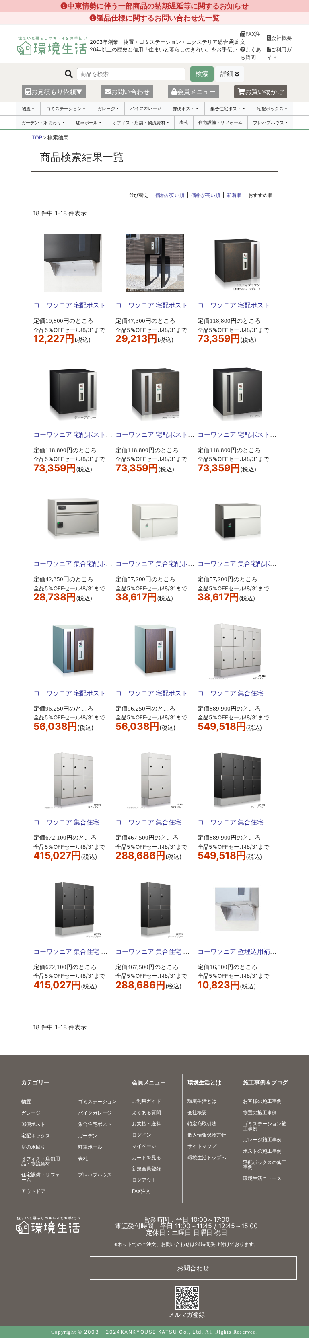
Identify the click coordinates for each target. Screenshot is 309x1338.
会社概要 (281, 38)
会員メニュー (196, 92)
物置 (26, 108)
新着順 (234, 195)
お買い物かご (264, 92)
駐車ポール (87, 122)
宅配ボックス (270, 108)
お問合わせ (193, 1268)
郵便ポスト (184, 108)
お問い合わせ (130, 92)
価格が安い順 (169, 195)
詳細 (226, 73)
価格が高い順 (205, 195)
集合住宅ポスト (225, 108)
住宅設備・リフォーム (220, 122)
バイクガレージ (145, 108)
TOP (37, 138)
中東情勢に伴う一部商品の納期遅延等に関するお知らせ (158, 6)
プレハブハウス (268, 122)
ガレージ (106, 108)
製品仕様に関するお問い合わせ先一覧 (158, 18)
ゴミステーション (64, 108)
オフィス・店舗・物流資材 (138, 122)
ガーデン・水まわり (41, 122)
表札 (183, 122)
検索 (202, 73)
